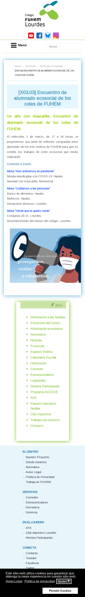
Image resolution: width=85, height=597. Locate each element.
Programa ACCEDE (44, 392)
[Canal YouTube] (31, 38)
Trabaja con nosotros (45, 420)
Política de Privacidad (40, 477)
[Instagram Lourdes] (56, 38)
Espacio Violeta (41, 351)
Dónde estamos (36, 462)
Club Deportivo (40, 414)
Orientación (38, 363)
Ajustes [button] (64, 581)
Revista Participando (45, 386)
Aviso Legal (33, 472)
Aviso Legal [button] (14, 581)
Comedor (36, 369)
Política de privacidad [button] (40, 581)
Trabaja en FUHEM (38, 482)
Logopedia (37, 380)
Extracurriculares (42, 374)
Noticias (31, 66)
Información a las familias (47, 317)
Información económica (46, 328)
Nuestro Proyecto (37, 457)
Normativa (32, 467)
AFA (33, 397)
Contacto (36, 425)
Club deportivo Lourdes (41, 532)
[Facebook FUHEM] (39, 38)
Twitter (30, 568)
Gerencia (31, 512)
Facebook (32, 563)
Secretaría (37, 334)
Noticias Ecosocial (51, 66)
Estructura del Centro (45, 323)
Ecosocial (37, 346)
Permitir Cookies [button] (60, 590)
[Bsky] (47, 38)
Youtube (31, 558)
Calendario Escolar (43, 357)
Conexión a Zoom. (19, 164)
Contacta (32, 553)
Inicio (18, 66)
